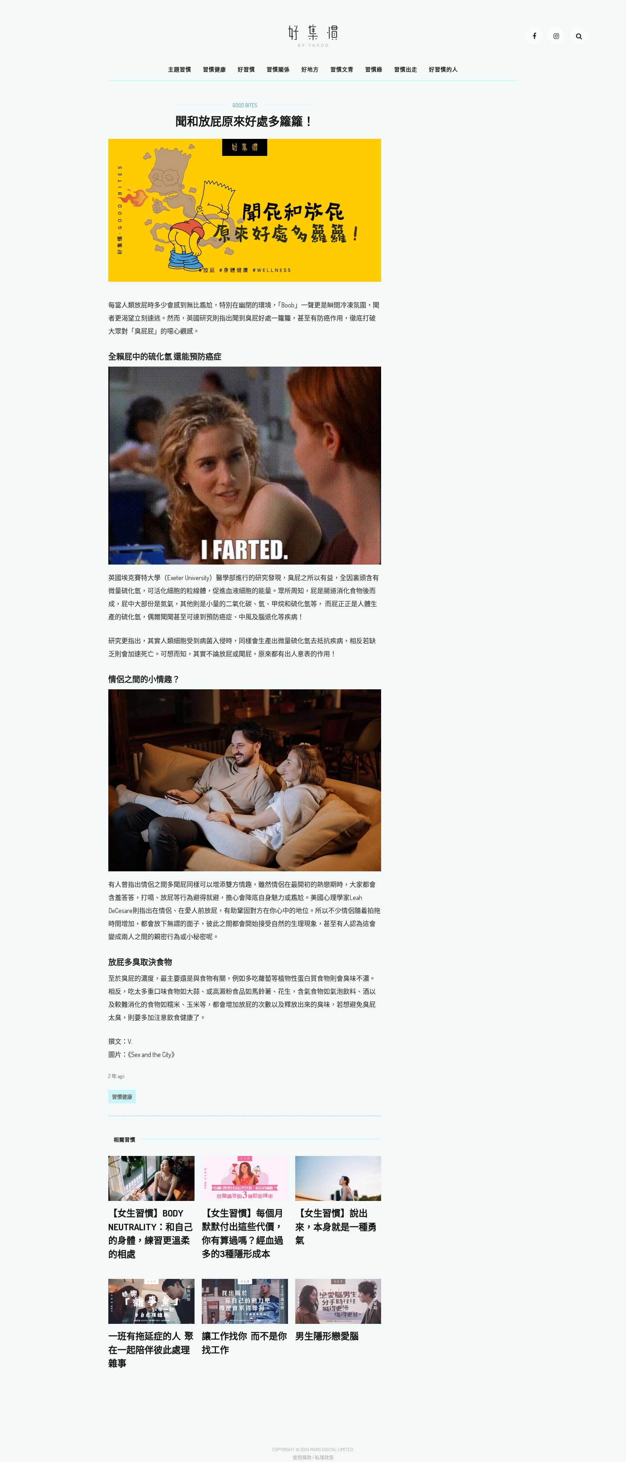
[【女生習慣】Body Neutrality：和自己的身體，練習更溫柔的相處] (151, 1177)
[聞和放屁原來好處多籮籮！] (244, 209)
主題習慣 (179, 69)
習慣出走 (405, 69)
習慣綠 (374, 69)
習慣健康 (214, 69)
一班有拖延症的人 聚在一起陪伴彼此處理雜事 (150, 1349)
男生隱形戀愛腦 (327, 1336)
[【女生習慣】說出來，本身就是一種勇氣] (338, 1177)
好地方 (310, 69)
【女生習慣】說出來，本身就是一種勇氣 (336, 1226)
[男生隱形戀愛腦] (338, 1300)
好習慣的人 (443, 69)
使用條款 (302, 1457)
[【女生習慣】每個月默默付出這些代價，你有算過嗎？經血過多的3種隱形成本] (245, 1177)
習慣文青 (342, 69)
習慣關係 (278, 69)
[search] (579, 35)
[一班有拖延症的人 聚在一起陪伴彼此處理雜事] (151, 1300)
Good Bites (245, 105)
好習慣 (246, 69)
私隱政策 (324, 1457)
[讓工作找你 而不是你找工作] (245, 1300)
